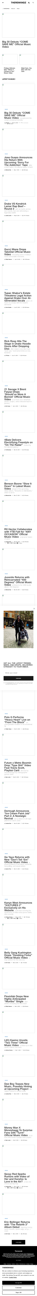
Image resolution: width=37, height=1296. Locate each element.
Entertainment (23, 1263)
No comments (25, 122)
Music (6, 109)
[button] (3, 2)
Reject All (18, 1292)
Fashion (13, 1263)
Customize (18, 1287)
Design (31, 1263)
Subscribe (18, 678)
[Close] (35, 1265)
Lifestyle (28, 1263)
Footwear (9, 1263)
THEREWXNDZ (6, 8)
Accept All (18, 1282)
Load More (18, 1242)
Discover (13, 8)
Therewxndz (18, 1251)
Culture (17, 1263)
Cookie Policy (13, 1277)
